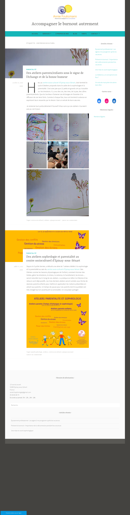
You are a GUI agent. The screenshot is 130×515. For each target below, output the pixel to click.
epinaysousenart (55, 220)
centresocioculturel (37, 220)
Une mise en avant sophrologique (106, 70)
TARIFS (84, 34)
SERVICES (46, 34)
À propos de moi (62, 34)
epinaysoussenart (67, 352)
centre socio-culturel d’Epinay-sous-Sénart (63, 269)
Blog (75, 34)
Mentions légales (99, 117)
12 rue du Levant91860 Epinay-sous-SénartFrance (18, 387)
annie (21, 86)
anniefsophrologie (36, 352)
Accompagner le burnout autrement (65, 24)
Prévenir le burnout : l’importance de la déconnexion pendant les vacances (106, 62)
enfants (46, 220)
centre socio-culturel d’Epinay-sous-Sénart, (59, 82)
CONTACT (94, 34)
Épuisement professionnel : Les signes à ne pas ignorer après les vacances (105, 51)
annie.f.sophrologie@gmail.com (20, 392)
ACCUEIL (35, 34)
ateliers (45, 352)
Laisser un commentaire (69, 220)
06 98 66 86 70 (14, 395)
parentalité (31, 69)
